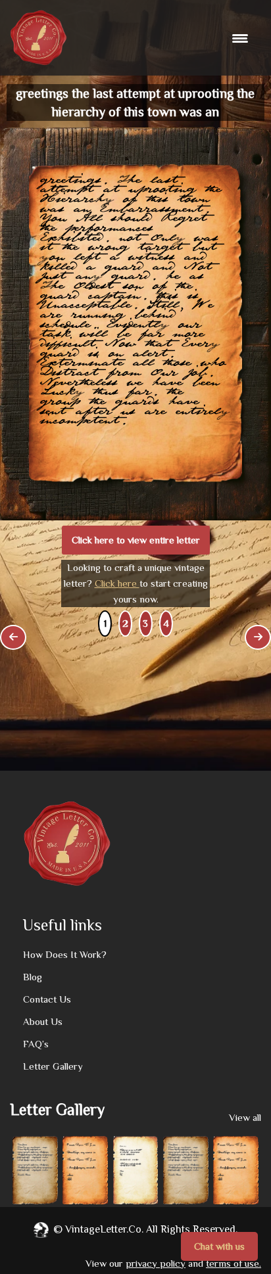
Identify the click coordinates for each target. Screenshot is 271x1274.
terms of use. (233, 1263)
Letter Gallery (53, 1066)
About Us (42, 1021)
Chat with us (219, 1246)
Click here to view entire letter (136, 539)
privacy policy (155, 1263)
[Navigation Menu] (241, 38)
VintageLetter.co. (104, 1229)
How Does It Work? (65, 954)
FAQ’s (36, 1043)
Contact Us (47, 999)
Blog (32, 976)
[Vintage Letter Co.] (38, 37)
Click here (117, 583)
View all (245, 1117)
